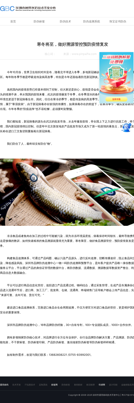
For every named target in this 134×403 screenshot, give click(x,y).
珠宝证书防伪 (117, 21)
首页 (13, 21)
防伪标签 (39, 21)
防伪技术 (65, 21)
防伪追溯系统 (91, 21)
